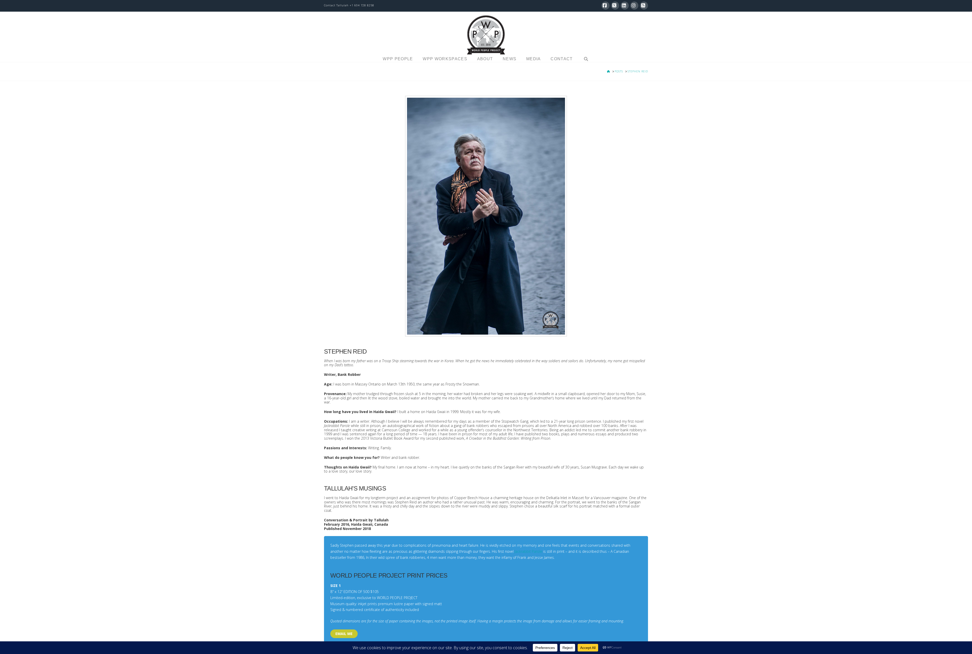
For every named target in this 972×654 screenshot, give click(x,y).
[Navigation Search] (585, 59)
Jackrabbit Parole (528, 551)
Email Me (344, 633)
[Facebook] (605, 6)
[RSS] (644, 6)
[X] (615, 6)
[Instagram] (634, 6)
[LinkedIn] (625, 6)
